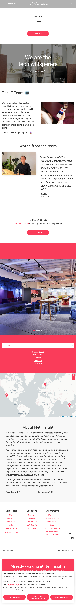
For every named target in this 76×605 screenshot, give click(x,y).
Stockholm (32, 515)
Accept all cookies (14, 597)
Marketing (52, 515)
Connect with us (21, 223)
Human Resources (52, 528)
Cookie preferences (61, 597)
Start (11, 515)
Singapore (32, 518)
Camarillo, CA (32, 521)
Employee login (7, 550)
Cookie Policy (13, 584)
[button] (72, 4)
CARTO (73, 416)
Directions (38, 360)
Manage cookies (11, 532)
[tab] (34, 330)
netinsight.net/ (69, 534)
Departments (11, 518)
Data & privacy (11, 528)
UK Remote (31, 528)
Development (52, 521)
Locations (11, 521)
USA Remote (32, 525)
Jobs (11, 525)
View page (38, 363)
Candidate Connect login (65, 550)
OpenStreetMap (65, 416)
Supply (52, 525)
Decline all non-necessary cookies (38, 597)
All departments (52, 535)
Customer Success (52, 531)
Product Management (52, 518)
